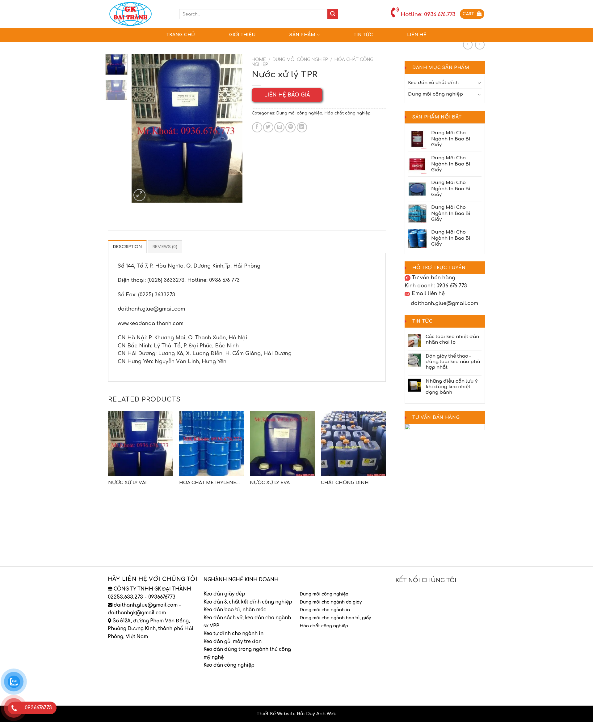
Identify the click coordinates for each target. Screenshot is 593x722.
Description (127, 247)
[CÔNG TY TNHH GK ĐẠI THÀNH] (139, 14)
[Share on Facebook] (257, 127)
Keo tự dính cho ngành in (233, 633)
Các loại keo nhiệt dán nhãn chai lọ (452, 339)
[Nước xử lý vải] (140, 443)
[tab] (127, 246)
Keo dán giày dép (224, 594)
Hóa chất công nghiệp (348, 113)
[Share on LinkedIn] (302, 127)
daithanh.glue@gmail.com (444, 303)
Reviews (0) (165, 247)
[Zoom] (139, 195)
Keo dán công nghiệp (229, 665)
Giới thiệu (242, 34)
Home (259, 59)
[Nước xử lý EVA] (282, 443)
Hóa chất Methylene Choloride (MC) (207, 483)
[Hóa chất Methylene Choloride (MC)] (211, 443)
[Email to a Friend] (279, 127)
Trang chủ (180, 34)
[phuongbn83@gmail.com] (408, 303)
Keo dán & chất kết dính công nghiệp (248, 602)
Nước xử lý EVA (270, 482)
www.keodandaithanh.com (150, 323)
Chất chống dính (345, 482)
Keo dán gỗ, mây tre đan (233, 641)
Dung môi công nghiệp (435, 94)
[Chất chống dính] (353, 443)
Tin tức (363, 34)
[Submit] (332, 14)
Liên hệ (417, 34)
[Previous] (141, 128)
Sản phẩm (302, 34)
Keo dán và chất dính (433, 82)
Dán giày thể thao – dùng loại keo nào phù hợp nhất (453, 362)
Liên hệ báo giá (287, 95)
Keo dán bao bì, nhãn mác (235, 609)
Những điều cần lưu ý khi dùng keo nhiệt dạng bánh (451, 387)
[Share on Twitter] (268, 127)
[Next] (232, 128)
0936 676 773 (451, 286)
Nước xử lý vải (127, 482)
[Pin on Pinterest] (290, 127)
